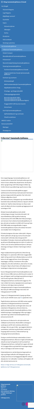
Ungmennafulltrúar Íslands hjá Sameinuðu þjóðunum (17, 73)
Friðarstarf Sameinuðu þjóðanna (12, 49)
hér (21, 297)
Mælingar (6, 127)
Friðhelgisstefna (5, 397)
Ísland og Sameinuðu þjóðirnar (12, 66)
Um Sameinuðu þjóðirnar (8, 46)
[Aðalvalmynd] (2, 2)
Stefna (6, 33)
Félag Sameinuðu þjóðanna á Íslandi (14, 2)
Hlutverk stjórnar (9, 26)
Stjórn (5, 23)
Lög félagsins (7, 13)
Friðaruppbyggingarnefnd (12, 94)
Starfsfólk (6, 19)
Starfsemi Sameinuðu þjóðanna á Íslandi (16, 69)
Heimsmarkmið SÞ (7, 124)
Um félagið (4, 6)
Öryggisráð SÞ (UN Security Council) (14, 104)
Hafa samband (7, 39)
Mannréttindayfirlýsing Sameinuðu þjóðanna (16, 63)
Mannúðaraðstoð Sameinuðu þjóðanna (14, 56)
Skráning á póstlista (9, 43)
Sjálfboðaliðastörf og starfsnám (14, 114)
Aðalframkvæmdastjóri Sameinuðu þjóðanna (17, 84)
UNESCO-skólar (6, 120)
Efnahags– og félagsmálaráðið (13, 91)
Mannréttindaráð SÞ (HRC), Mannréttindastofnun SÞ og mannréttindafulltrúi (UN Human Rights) (16, 99)
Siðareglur (7, 29)
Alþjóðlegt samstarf (9, 16)
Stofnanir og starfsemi (9, 78)
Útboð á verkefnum (10, 117)
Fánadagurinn (7, 130)
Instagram (27, 404)
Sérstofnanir (8, 107)
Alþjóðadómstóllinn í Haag (12, 88)
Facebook (23, 404)
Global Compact (8, 53)
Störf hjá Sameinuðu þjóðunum (12, 110)
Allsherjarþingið (9, 81)
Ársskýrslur (6, 36)
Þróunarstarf (7, 59)
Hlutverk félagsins (8, 9)
